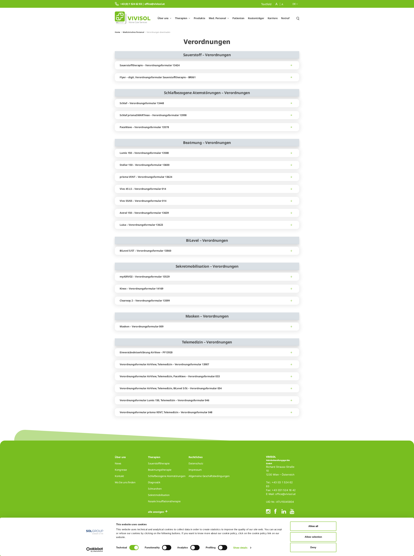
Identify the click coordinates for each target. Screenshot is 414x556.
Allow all (313, 526)
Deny (313, 547)
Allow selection (313, 536)
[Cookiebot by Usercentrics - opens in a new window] (95, 549)
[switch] (166, 547)
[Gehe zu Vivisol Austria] (132, 18)
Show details (240, 547)
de (294, 4)
